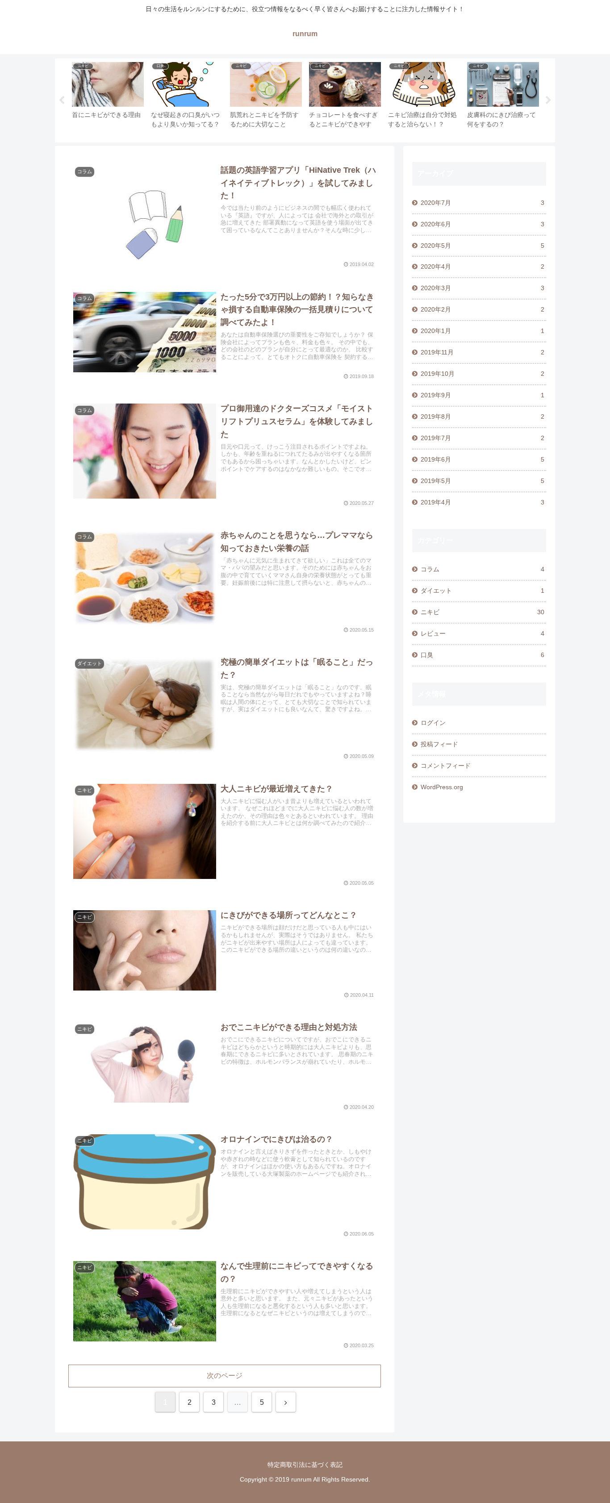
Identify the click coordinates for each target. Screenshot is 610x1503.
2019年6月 (482, 459)
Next (548, 100)
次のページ (224, 1375)
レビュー (482, 633)
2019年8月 (482, 416)
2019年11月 (482, 352)
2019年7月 (482, 437)
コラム (482, 569)
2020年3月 (482, 287)
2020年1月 (482, 330)
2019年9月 (482, 395)
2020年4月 (482, 266)
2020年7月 (482, 202)
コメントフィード (446, 765)
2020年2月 (482, 309)
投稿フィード (439, 744)
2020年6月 (482, 224)
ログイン (433, 722)
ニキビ (482, 612)
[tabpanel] (108, 98)
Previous (61, 100)
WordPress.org (442, 787)
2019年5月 (482, 480)
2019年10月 (482, 373)
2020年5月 (482, 245)
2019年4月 (482, 502)
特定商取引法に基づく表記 (305, 1464)
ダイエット (482, 590)
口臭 (482, 654)
